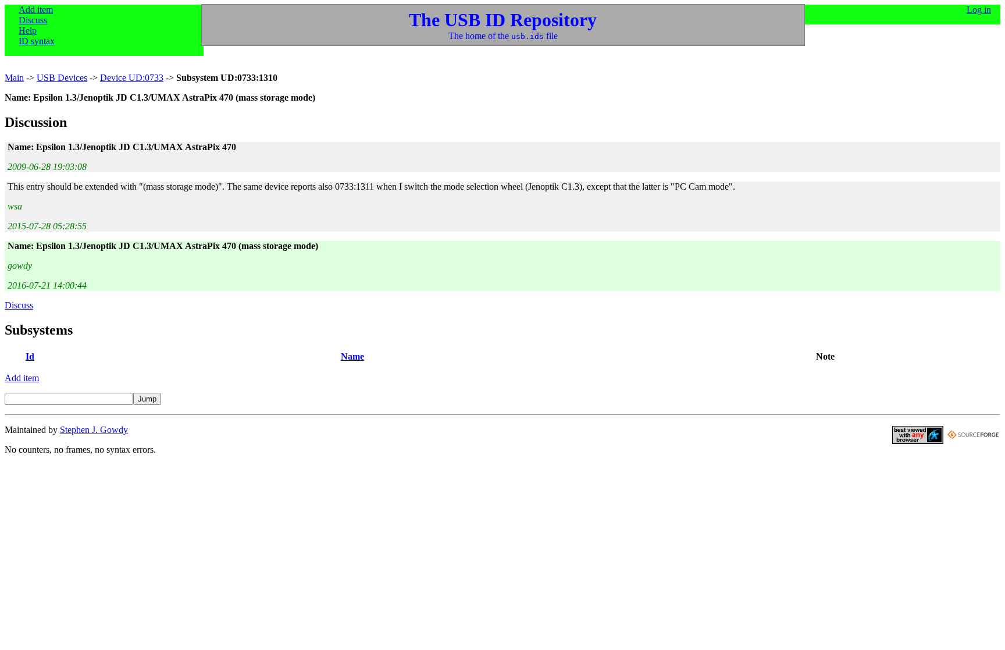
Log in (979, 10)
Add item (36, 10)
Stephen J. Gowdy (94, 430)
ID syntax (37, 41)
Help (28, 30)
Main (14, 78)
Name (352, 356)
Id (30, 356)
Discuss (33, 20)
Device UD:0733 (131, 78)
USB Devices (62, 78)
